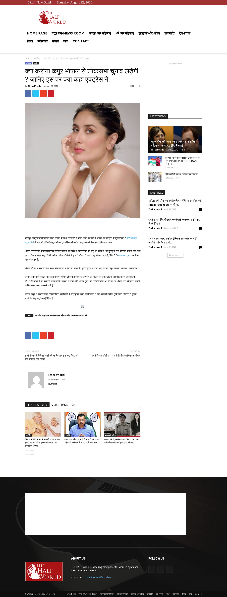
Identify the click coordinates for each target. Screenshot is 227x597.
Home (28, 58)
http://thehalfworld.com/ (57, 379)
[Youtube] (199, 2)
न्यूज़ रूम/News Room (68, 33)
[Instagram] (56, 389)
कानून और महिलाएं (100, 33)
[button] (198, 33)
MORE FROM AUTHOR (63, 405)
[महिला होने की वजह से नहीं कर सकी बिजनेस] (155, 177)
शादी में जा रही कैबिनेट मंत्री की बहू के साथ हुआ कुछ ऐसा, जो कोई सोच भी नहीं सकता (51, 357)
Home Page (37, 33)
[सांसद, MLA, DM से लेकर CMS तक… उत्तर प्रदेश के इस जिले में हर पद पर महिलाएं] (122, 424)
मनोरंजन (43, 41)
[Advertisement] (82, 228)
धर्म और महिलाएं (124, 33)
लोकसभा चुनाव (124, 255)
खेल (65, 41)
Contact (81, 41)
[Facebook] (188, 2)
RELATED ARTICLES (37, 405)
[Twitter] (194, 2)
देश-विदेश (184, 33)
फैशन (55, 41)
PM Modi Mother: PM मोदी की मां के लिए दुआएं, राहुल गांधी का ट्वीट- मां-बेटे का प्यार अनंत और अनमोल (42, 442)
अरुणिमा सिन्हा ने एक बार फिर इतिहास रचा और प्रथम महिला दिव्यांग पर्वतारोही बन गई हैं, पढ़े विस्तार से (182, 161)
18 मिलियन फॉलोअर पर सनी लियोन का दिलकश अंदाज (116, 355)
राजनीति (169, 33)
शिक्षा (30, 41)
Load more (174, 255)
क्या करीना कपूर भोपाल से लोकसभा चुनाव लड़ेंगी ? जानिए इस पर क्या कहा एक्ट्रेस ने (61, 315)
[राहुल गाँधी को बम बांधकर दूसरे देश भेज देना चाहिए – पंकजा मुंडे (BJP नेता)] (175, 138)
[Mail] (62, 389)
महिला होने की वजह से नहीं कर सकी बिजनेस (181, 174)
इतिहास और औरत (149, 33)
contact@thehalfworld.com (98, 577)
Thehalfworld (34, 86)
